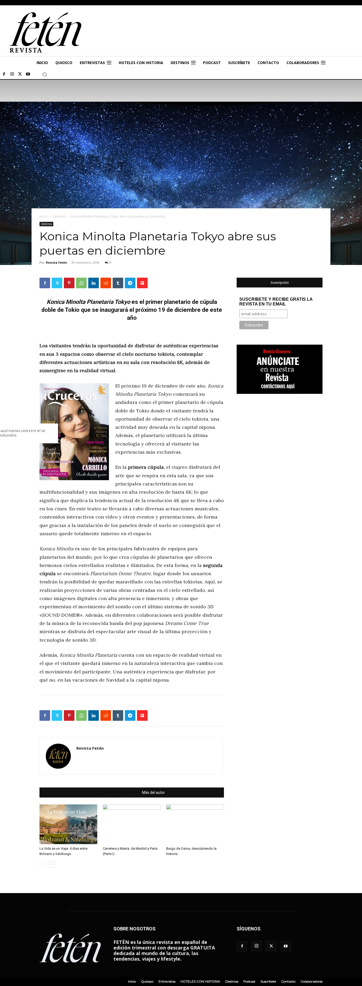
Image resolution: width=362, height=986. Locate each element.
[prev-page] (42, 864)
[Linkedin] (93, 283)
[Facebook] (4, 74)
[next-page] (51, 864)
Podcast (249, 981)
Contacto (288, 981)
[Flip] (142, 283)
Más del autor (153, 792)
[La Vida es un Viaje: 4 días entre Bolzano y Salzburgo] (68, 824)
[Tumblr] (118, 283)
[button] (44, 74)
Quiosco (147, 981)
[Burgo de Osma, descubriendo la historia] (195, 824)
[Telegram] (130, 283)
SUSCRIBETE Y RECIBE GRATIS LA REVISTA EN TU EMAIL (275, 301)
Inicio (43, 216)
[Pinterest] (69, 283)
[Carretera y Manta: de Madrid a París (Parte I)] (132, 824)
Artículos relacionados (117, 792)
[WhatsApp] (81, 283)
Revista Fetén (56, 262)
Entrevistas (166, 981)
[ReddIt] (105, 283)
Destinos (59, 216)
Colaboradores (312, 981)
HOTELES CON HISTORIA (200, 981)
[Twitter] (20, 74)
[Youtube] (28, 74)
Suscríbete (268, 981)
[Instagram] (12, 74)
